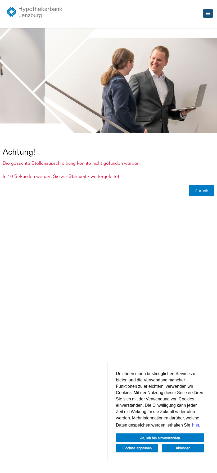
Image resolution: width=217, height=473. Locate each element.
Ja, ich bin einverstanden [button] (160, 438)
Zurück (202, 190)
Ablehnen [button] (183, 448)
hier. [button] (196, 425)
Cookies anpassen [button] (137, 448)
